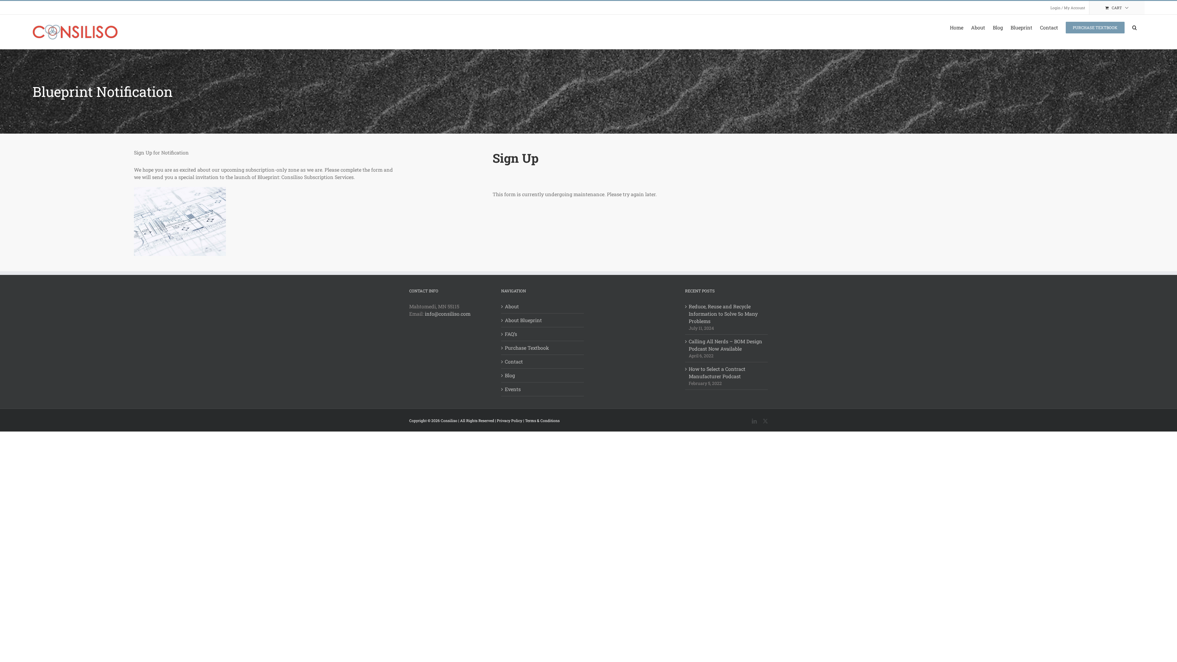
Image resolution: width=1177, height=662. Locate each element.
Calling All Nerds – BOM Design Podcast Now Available (725, 345)
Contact (514, 361)
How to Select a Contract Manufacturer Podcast (717, 372)
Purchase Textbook (527, 347)
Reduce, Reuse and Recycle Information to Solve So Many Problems (723, 313)
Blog (510, 375)
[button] (1134, 27)
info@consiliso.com (447, 313)
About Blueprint (523, 320)
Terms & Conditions (542, 420)
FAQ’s (511, 334)
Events (513, 389)
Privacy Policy (509, 420)
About (512, 306)
